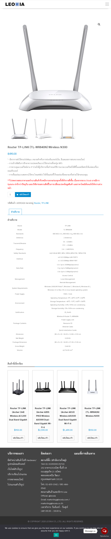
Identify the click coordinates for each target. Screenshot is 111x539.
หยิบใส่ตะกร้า (24, 194)
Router (37, 203)
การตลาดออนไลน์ (15, 479)
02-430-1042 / (52, 484)
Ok (56, 535)
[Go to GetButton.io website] (104, 536)
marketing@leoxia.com (57, 499)
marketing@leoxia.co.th (52, 503)
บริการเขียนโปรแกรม (17, 474)
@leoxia (52, 495)
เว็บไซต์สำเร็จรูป (15, 469)
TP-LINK (45, 203)
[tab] (15, 212)
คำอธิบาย (15, 211)
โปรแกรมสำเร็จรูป (16, 484)
